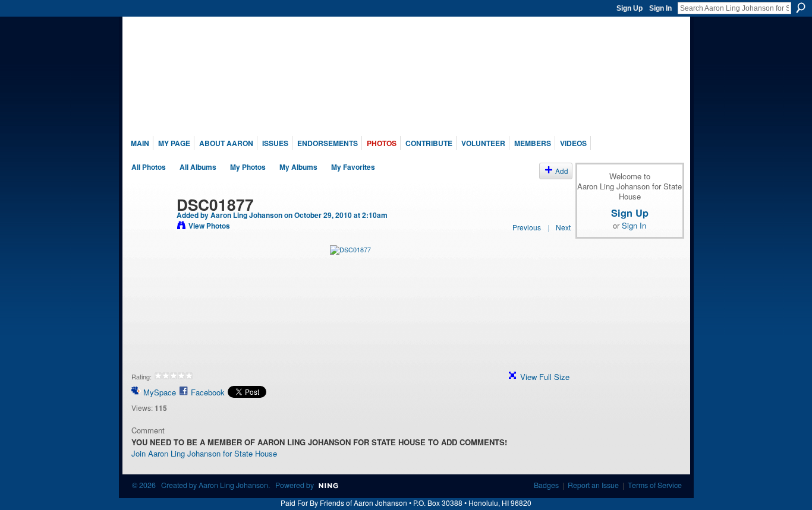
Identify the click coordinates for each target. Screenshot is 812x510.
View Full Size (544, 376)
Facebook (208, 392)
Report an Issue (593, 485)
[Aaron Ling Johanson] (150, 229)
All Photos (148, 166)
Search (800, 7)
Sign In (660, 8)
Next (563, 227)
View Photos (209, 225)
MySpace (159, 392)
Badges (546, 485)
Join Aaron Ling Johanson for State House (204, 453)
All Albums (198, 166)
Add (561, 171)
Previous (526, 227)
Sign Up (629, 8)
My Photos (248, 166)
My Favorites (353, 166)
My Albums (298, 166)
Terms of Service (655, 485)
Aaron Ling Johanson (246, 215)
